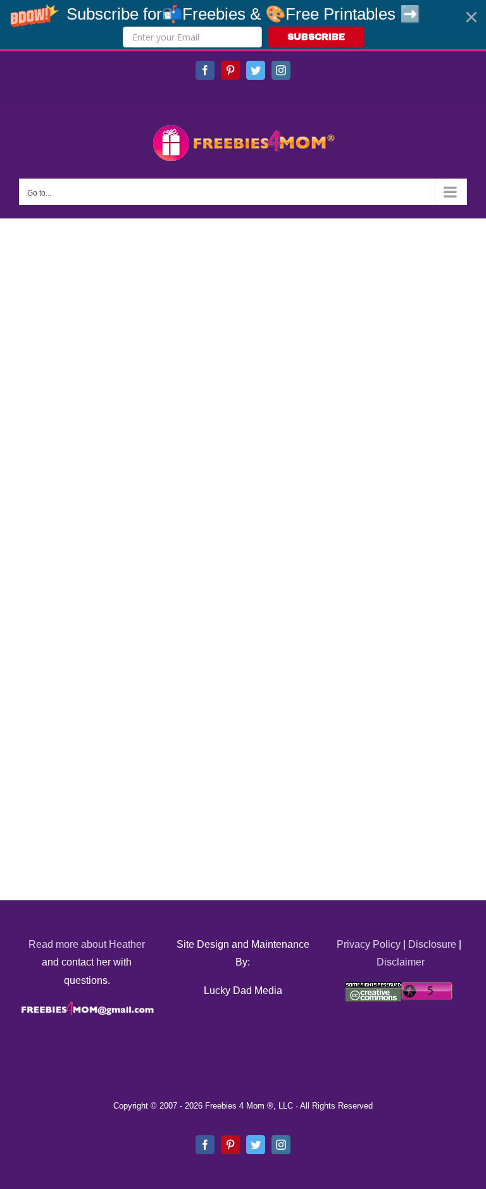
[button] (243, 24)
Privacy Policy (369, 944)
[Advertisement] (114, 368)
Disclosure (432, 944)
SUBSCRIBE (316, 37)
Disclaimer (401, 962)
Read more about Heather (86, 944)
